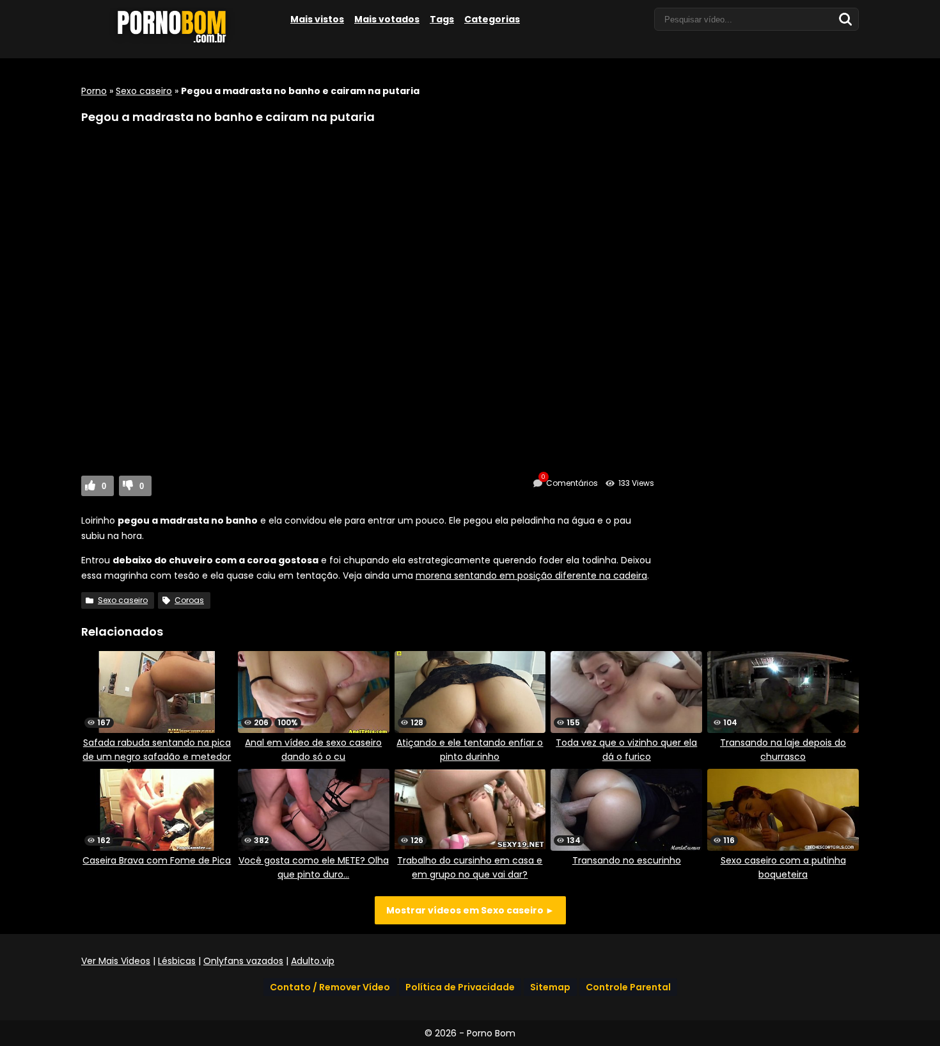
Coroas (189, 600)
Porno (94, 90)
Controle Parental (628, 987)
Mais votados (386, 19)
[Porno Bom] (177, 42)
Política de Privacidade (460, 987)
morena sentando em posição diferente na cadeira (531, 575)
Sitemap (550, 987)
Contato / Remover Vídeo (330, 987)
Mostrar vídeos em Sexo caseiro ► (470, 910)
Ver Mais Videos (115, 960)
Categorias (492, 19)
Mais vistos (317, 19)
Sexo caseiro (144, 90)
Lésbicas (177, 960)
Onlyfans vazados (243, 960)
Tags (442, 19)
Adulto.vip (312, 960)
